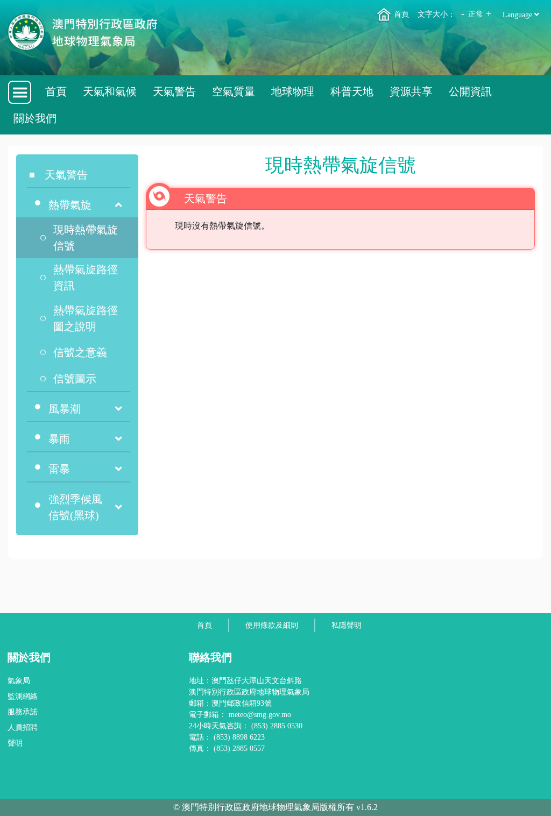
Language (518, 15)
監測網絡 (23, 696)
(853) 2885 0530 (276, 726)
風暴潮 (64, 409)
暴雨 (59, 439)
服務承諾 (23, 712)
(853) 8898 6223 (239, 737)
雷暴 (59, 469)
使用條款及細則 (271, 625)
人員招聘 (23, 727)
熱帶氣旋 (69, 205)
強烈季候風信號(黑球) (75, 507)
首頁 (400, 14)
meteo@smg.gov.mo (260, 715)
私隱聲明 (346, 625)
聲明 (15, 743)
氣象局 (19, 681)
